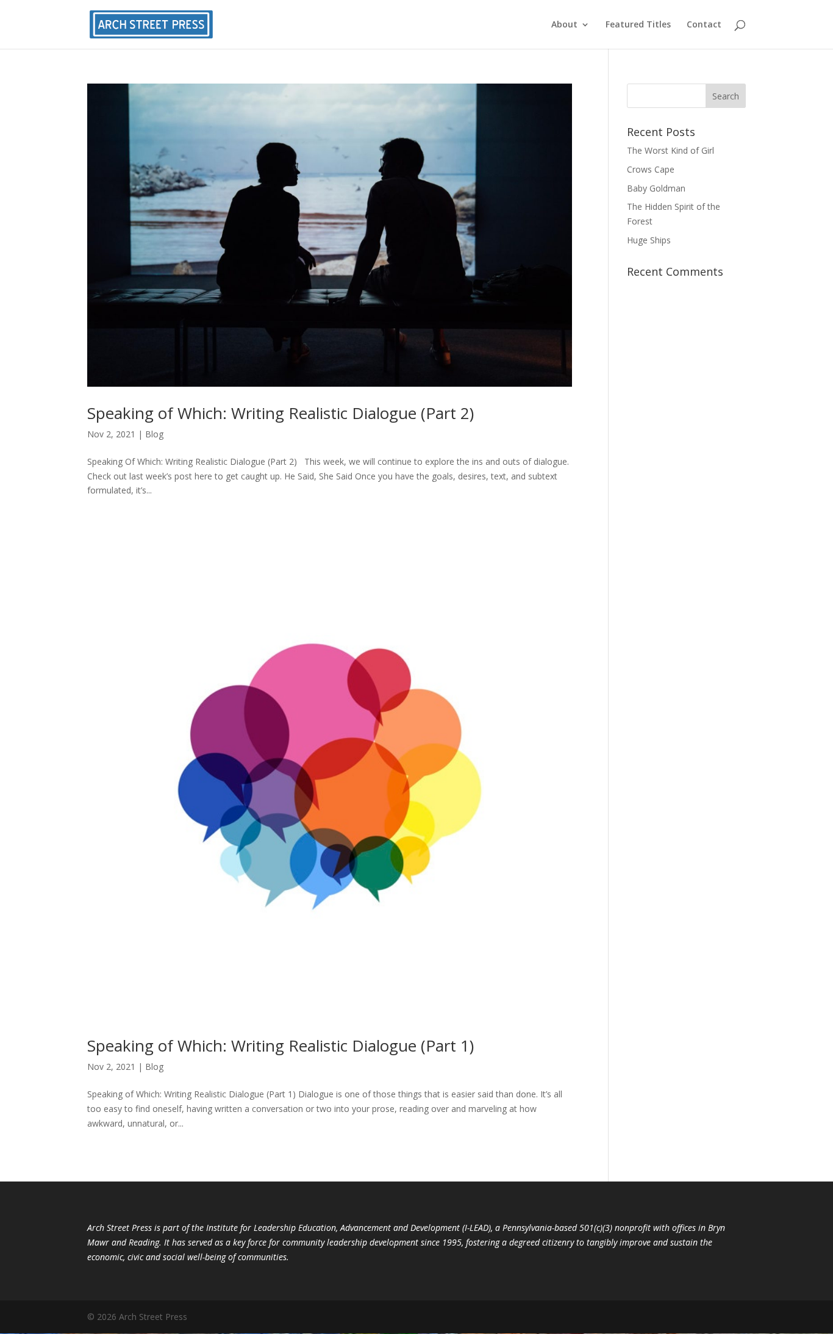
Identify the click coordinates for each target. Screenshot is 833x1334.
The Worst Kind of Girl (670, 150)
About (564, 25)
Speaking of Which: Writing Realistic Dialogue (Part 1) (280, 1045)
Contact (704, 25)
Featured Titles (638, 25)
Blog (154, 434)
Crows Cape (650, 169)
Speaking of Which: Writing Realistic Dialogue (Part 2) (280, 413)
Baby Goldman (656, 188)
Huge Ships (649, 240)
